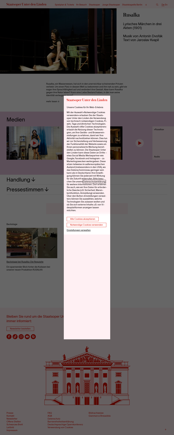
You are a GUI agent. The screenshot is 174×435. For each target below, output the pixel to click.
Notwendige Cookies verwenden (86, 225)
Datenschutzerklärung (94, 181)
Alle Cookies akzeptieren (82, 219)
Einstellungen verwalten (79, 230)
